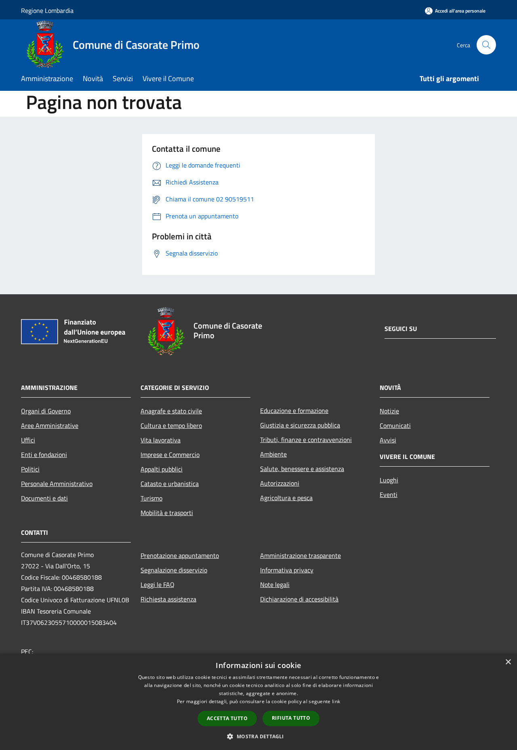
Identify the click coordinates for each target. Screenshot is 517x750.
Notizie (389, 411)
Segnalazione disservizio (174, 570)
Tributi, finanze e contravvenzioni (306, 439)
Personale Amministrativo (56, 483)
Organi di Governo (46, 411)
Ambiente (273, 454)
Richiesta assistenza (168, 599)
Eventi (388, 494)
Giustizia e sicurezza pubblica (300, 425)
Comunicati (395, 425)
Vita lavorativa (161, 440)
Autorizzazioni (279, 483)
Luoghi (389, 480)
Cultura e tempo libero (171, 425)
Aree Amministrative (49, 425)
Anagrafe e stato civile (171, 411)
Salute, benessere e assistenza (302, 468)
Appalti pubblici (162, 469)
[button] (258, 736)
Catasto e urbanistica (170, 483)
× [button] (508, 662)
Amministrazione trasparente (300, 555)
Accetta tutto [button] (227, 718)
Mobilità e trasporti (167, 512)
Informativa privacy (286, 570)
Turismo (151, 498)
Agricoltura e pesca (286, 498)
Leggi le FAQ (157, 584)
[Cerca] (486, 44)
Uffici (28, 440)
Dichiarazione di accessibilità (299, 599)
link (336, 701)
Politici (30, 469)
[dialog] (258, 702)
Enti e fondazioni (44, 454)
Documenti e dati (44, 498)
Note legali (275, 584)
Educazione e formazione (294, 410)
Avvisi (388, 440)
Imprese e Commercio (170, 454)
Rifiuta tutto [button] (291, 717)
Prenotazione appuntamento (180, 555)
